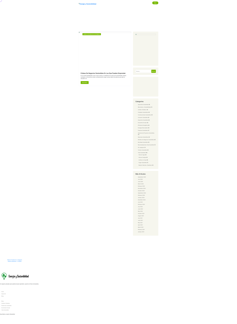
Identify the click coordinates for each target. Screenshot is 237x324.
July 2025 (140, 179)
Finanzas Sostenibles (143, 130)
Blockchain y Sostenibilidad (144, 107)
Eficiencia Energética (143, 125)
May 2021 (140, 222)
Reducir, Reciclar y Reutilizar (145, 165)
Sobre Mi (139, 3)
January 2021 (141, 231)
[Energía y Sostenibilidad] (87, 4)
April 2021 (140, 225)
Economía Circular (142, 122)
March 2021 (140, 227)
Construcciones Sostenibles (144, 114)
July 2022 (140, 206)
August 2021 (141, 215)
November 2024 (142, 188)
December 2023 (142, 199)
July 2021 (140, 218)
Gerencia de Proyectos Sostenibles (146, 133)
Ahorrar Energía (142, 157)
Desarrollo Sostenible (143, 120)
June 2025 (140, 181)
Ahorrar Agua (142, 154)
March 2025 (141, 183)
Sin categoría (141, 147)
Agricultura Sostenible (143, 104)
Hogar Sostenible (143, 162)
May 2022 (140, 211)
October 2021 (141, 213)
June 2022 (140, 209)
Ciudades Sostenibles (143, 112)
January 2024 (141, 197)
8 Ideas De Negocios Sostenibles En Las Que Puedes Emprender (103, 73)
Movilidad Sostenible (143, 142)
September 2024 (142, 193)
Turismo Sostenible (142, 150)
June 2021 (140, 220)
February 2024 (141, 195)
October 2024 (141, 190)
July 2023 (140, 202)
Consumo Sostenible (143, 117)
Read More (84, 82)
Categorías (146, 3)
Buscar (153, 71)
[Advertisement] (145, 86)
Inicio (134, 3)
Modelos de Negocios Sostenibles (91, 34)
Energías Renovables (143, 127)
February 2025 (141, 186)
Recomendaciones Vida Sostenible (146, 144)
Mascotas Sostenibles (143, 137)
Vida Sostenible (141, 152)
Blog (155, 3)
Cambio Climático (142, 109)
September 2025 (142, 177)
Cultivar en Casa (142, 160)
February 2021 (141, 229)
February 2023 (141, 204)
